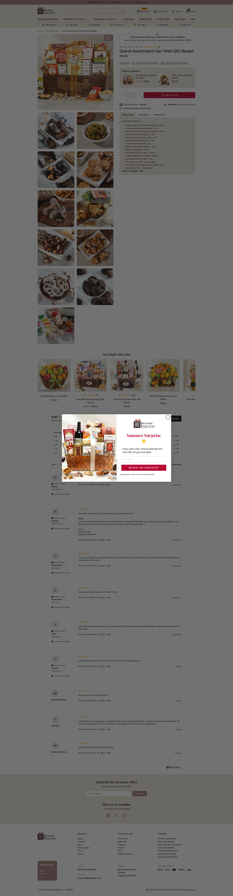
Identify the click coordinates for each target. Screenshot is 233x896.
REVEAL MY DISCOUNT (144, 468)
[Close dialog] (168, 417)
